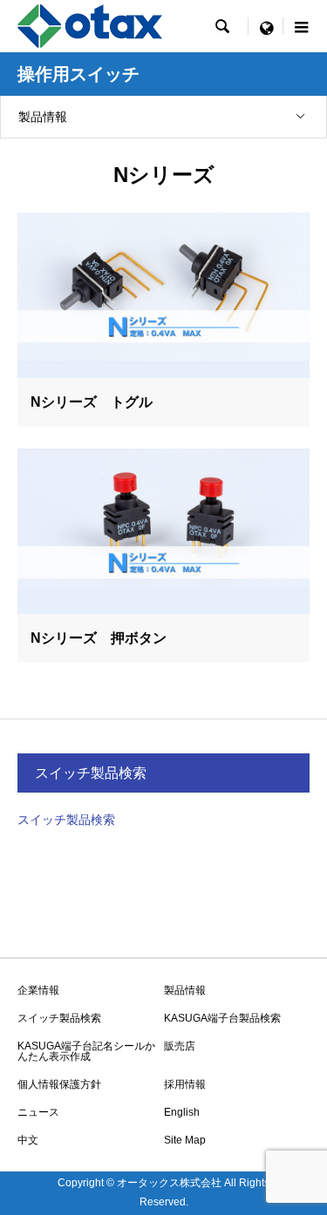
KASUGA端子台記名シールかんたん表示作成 (86, 1051)
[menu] (266, 26)
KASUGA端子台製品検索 (222, 1018)
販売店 (179, 1046)
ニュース (38, 1112)
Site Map (185, 1140)
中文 (27, 1140)
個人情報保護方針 (59, 1084)
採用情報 (185, 1084)
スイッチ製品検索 (66, 820)
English (182, 1112)
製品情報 (42, 117)
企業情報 (38, 990)
